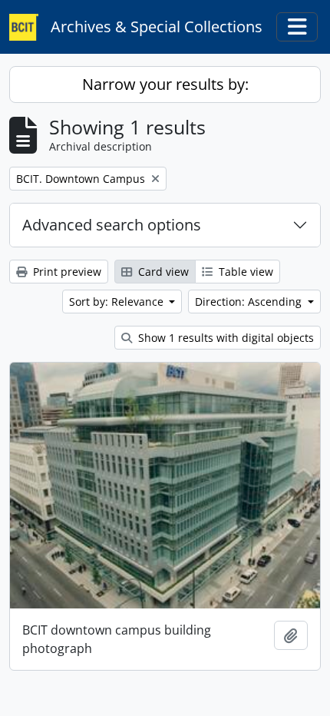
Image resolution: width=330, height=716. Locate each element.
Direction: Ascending (250, 301)
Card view (162, 271)
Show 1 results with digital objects (224, 337)
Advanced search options (111, 224)
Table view (244, 271)
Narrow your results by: (165, 84)
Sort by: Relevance (118, 301)
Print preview (65, 271)
